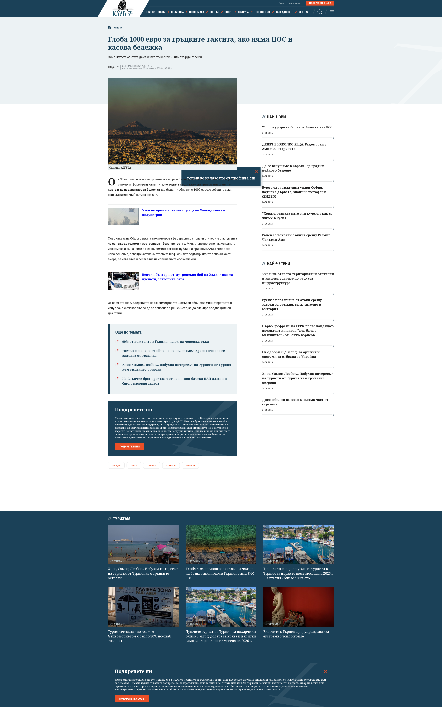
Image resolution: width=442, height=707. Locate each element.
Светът (214, 12)
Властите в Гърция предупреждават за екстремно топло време (296, 633)
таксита (151, 465)
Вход (281, 3)
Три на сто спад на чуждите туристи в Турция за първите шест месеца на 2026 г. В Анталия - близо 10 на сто (298, 573)
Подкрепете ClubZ (320, 3)
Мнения (304, 12)
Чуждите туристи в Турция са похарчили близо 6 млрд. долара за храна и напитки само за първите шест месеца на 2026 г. (221, 636)
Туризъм (117, 27)
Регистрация (294, 3)
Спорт (229, 12)
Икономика (196, 12)
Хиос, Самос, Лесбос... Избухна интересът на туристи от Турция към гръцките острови (143, 573)
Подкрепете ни (129, 446)
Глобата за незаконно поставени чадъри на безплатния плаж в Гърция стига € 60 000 (220, 573)
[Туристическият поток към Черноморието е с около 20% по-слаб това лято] (143, 607)
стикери (171, 465)
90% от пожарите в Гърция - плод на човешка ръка (165, 341)
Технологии (262, 12)
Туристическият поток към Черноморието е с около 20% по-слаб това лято (139, 636)
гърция (116, 465)
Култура (243, 12)
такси (134, 465)
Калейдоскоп (284, 12)
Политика (177, 12)
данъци (190, 465)
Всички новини (156, 12)
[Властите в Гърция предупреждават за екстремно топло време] (298, 607)
